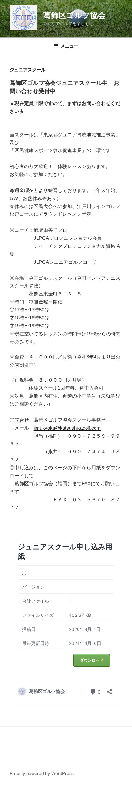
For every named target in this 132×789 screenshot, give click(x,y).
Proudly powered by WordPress (42, 773)
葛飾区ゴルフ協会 (74, 15)
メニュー (69, 46)
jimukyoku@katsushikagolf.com (67, 428)
